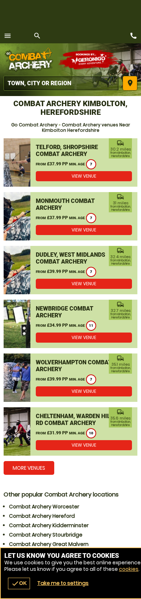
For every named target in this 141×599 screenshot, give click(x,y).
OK (19, 583)
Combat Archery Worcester (44, 506)
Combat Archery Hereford (42, 516)
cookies (128, 569)
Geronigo (89, 59)
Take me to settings (63, 583)
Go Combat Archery (34, 125)
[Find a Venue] (61, 83)
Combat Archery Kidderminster (49, 525)
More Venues (29, 468)
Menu (8, 36)
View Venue (84, 176)
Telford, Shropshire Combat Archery (67, 150)
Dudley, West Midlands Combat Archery (70, 258)
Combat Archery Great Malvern (49, 544)
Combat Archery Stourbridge (45, 534)
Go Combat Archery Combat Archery (31, 59)
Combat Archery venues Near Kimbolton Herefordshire (86, 127)
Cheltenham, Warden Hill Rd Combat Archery (75, 419)
